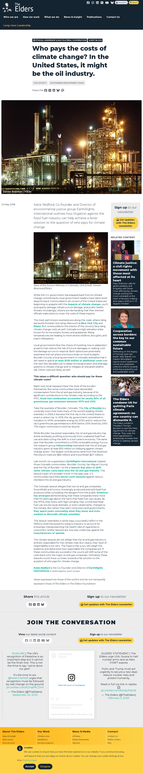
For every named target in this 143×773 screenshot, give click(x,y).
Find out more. (30, 760)
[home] (20, 7)
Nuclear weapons (45, 743)
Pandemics (42, 740)
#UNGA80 (18, 653)
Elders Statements (80, 740)
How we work (31, 17)
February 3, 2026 (118, 698)
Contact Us (113, 17)
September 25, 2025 (25, 694)
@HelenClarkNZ (18, 678)
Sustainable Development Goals (67, 83)
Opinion (76, 743)
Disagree (45, 766)
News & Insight (73, 17)
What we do (51, 17)
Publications (94, 17)
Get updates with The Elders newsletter (125, 222)
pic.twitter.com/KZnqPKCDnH (25, 687)
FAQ (109, 743)
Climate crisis (43, 736)
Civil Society (40, 83)
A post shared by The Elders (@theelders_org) (71, 714)
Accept (29, 766)
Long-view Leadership (17, 25)
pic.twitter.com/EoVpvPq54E (118, 690)
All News (76, 736)
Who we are (10, 17)
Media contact (114, 740)
